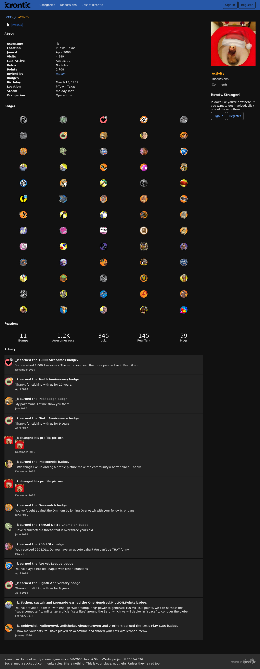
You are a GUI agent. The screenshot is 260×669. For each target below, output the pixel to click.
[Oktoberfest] (23, 262)
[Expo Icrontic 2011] (184, 262)
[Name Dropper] (144, 230)
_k (17, 360)
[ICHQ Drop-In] (144, 183)
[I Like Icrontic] (103, 214)
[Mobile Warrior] (63, 199)
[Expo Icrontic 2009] (23, 294)
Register (247, 5)
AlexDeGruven (89, 625)
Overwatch (47, 505)
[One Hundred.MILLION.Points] (23, 167)
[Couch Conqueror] (184, 183)
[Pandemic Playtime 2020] (63, 119)
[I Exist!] (63, 294)
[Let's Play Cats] (103, 167)
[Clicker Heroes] (144, 167)
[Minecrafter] (63, 278)
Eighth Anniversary (54, 583)
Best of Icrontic (92, 5)
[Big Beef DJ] (63, 262)
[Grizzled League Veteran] (184, 230)
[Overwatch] (23, 151)
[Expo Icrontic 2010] (103, 278)
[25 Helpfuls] (23, 199)
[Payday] (103, 199)
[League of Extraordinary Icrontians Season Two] (184, 214)
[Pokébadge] (103, 135)
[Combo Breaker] (23, 246)
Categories (47, 5)
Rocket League (51, 563)
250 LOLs (46, 544)
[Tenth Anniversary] (63, 135)
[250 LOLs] (144, 151)
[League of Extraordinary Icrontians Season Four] (63, 183)
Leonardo (60, 602)
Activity (218, 73)
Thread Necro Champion (58, 524)
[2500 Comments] (103, 230)
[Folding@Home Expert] (184, 310)
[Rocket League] (184, 151)
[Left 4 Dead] (144, 294)
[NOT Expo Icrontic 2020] (23, 119)
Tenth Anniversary (53, 379)
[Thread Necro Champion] (63, 151)
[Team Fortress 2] (184, 294)
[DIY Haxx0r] (63, 310)
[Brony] (23, 230)
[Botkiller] (144, 214)
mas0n (61, 73)
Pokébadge (47, 398)
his (36, 437)
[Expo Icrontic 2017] (23, 135)
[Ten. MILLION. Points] (63, 167)
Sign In (230, 5)
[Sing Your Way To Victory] (184, 135)
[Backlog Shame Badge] (23, 214)
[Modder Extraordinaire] (103, 294)
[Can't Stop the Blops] (144, 119)
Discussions (68, 5)
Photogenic (48, 461)
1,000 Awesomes (52, 360)
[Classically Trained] (184, 199)
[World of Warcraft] (144, 278)
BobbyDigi (29, 625)
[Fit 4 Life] (184, 246)
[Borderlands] (144, 262)
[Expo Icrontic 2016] (103, 151)
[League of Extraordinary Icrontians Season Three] (144, 199)
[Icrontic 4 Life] (184, 278)
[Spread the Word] (23, 310)
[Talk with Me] (23, 183)
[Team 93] (63, 246)
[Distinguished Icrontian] (23, 278)
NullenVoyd (48, 625)
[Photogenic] (144, 135)
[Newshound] (144, 310)
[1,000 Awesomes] (103, 119)
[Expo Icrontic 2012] (63, 230)
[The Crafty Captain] (103, 183)
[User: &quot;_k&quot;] (8, 362)
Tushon (26, 602)
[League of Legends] (103, 262)
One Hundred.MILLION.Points (111, 602)
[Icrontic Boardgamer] (103, 246)
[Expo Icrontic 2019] (184, 119)
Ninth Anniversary (53, 418)
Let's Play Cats (154, 625)
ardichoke (68, 625)
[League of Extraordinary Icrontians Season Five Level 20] (184, 167)
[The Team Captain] (63, 214)
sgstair (39, 602)
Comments (220, 84)
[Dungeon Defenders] (144, 246)
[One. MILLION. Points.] (103, 310)
